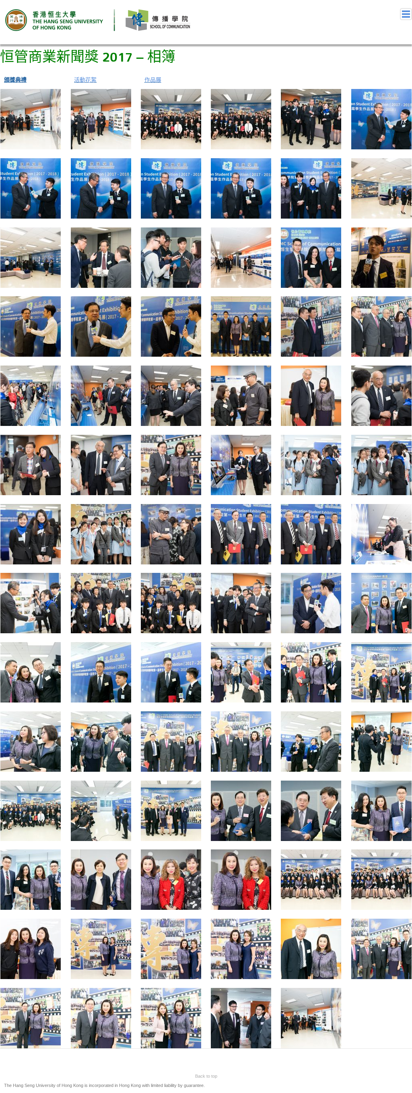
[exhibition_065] (171, 810)
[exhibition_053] (171, 672)
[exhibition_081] (30, 1017)
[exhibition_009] (30, 188)
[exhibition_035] (171, 464)
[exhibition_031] (311, 395)
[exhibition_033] (30, 464)
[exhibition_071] (171, 879)
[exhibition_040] (101, 533)
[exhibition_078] (241, 948)
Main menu (406, 14)
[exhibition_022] (101, 326)
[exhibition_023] (171, 326)
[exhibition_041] (171, 533)
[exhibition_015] (30, 256)
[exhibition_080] (381, 948)
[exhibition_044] (381, 533)
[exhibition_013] (311, 188)
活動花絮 (85, 79)
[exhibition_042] (241, 533)
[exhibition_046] (101, 602)
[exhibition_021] (30, 326)
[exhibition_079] (311, 948)
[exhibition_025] (311, 326)
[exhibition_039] (30, 533)
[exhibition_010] (101, 188)
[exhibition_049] (311, 602)
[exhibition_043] (311, 533)
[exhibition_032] (381, 395)
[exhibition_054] (241, 672)
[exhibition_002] (311, 1017)
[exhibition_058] (101, 741)
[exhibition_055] (311, 672)
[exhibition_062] (381, 741)
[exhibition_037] (311, 464)
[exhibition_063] (30, 810)
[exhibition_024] (241, 326)
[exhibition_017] (171, 256)
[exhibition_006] (241, 118)
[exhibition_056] (381, 672)
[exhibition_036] (241, 464)
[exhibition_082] (101, 1017)
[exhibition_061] (311, 741)
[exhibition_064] (101, 810)
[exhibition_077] (171, 948)
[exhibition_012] (241, 188)
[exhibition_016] (101, 256)
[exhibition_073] (311, 879)
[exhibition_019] (311, 256)
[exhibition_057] (30, 741)
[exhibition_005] (171, 118)
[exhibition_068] (381, 810)
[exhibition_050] (381, 602)
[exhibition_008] (381, 118)
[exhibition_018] (241, 256)
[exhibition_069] (30, 879)
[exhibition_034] (101, 464)
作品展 (152, 79)
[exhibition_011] (171, 188)
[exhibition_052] (101, 672)
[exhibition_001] (241, 1017)
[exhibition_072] (241, 879)
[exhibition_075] (30, 948)
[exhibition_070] (101, 879)
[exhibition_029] (171, 395)
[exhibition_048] (241, 602)
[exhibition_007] (311, 118)
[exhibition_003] (30, 118)
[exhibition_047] (171, 602)
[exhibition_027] (30, 395)
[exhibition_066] (241, 810)
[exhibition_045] (30, 602)
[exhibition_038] (381, 464)
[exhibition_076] (101, 948)
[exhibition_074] (381, 879)
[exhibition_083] (171, 1017)
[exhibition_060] (241, 741)
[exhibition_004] (101, 118)
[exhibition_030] (241, 395)
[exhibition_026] (381, 326)
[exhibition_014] (381, 188)
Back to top (206, 1076)
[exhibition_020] (381, 256)
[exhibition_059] (171, 741)
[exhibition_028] (101, 395)
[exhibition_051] (30, 672)
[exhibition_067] (311, 810)
